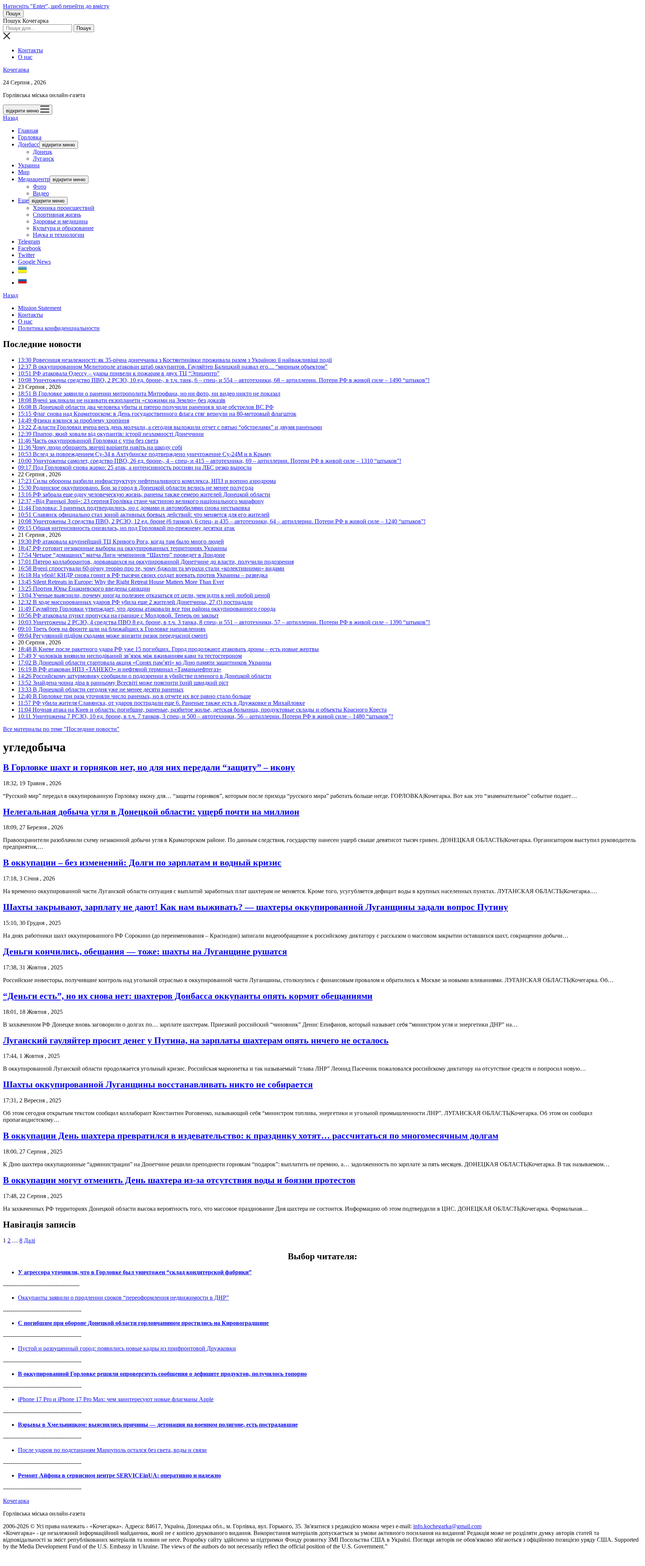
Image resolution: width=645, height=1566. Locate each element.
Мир (23, 172)
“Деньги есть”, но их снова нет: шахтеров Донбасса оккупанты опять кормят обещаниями (188, 996)
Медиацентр (34, 179)
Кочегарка (16, 69)
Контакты (30, 50)
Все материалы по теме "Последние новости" (61, 729)
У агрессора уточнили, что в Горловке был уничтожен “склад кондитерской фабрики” (135, 1272)
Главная (28, 130)
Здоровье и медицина (60, 221)
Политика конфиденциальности (59, 328)
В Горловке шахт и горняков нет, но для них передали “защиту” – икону (149, 767)
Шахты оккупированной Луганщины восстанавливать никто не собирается (158, 1084)
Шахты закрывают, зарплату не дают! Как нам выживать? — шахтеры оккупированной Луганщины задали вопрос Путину (255, 907)
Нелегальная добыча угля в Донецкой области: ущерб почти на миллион (151, 812)
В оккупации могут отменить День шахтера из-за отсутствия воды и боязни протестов (179, 1180)
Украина (29, 165)
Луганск (43, 158)
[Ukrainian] (22, 272)
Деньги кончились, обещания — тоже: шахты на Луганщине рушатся (145, 951)
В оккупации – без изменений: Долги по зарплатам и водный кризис (142, 862)
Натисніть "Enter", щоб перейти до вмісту (56, 6)
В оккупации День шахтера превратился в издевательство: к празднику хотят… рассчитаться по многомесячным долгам (250, 1136)
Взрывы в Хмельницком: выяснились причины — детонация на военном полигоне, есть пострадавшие (158, 1424)
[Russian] (22, 282)
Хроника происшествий (63, 208)
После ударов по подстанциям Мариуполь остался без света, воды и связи (112, 1450)
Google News (34, 262)
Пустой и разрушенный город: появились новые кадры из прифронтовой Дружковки (127, 1348)
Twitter (26, 255)
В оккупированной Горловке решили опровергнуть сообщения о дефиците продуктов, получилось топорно (162, 1374)
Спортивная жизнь (57, 214)
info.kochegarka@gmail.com (447, 1526)
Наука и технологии (58, 235)
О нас (25, 57)
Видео (41, 193)
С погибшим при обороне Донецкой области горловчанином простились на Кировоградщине (143, 1323)
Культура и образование (63, 228)
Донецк (42, 152)
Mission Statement (39, 308)
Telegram (29, 241)
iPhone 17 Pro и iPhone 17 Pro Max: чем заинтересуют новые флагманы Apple (116, 1399)
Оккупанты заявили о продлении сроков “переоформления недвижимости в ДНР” (123, 1297)
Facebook (29, 248)
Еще (23, 200)
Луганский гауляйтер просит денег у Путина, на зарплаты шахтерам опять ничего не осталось (196, 1040)
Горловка (29, 137)
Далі (29, 1240)
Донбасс (28, 144)
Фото (39, 186)
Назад (10, 118)
